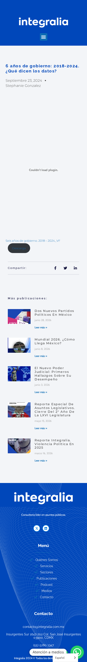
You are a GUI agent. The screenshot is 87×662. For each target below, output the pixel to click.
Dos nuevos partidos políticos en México (54, 313)
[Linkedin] (45, 528)
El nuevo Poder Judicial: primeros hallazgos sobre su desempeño (53, 373)
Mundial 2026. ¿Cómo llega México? (55, 341)
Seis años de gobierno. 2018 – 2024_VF (33, 240)
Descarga (19, 248)
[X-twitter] (36, 528)
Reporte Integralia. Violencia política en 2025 (54, 444)
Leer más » (41, 327)
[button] (43, 37)
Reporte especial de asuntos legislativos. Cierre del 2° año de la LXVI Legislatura (55, 409)
